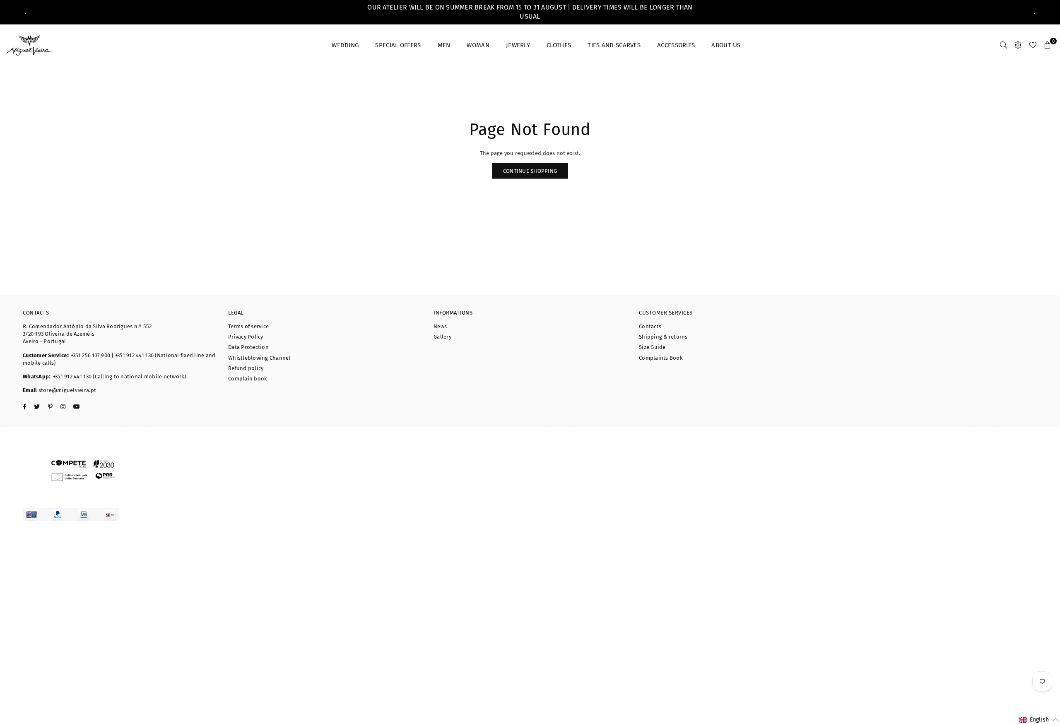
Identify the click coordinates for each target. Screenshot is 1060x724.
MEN (444, 45)
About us (725, 45)
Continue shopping (530, 171)
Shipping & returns (663, 337)
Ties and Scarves (614, 45)
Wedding (345, 45)
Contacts (650, 326)
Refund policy (245, 368)
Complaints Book (661, 358)
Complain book (247, 378)
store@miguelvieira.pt (66, 390)
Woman (478, 45)
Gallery (442, 337)
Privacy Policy (245, 337)
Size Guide (652, 347)
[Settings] (1018, 45)
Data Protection (248, 347)
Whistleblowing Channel (259, 358)
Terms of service (248, 326)
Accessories (676, 45)
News (440, 326)
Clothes (559, 45)
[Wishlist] (1033, 45)
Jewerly (518, 45)
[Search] (1003, 45)
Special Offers (398, 45)
